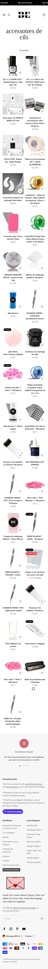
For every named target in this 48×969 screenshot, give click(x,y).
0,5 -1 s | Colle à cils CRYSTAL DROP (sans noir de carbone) (35, 82)
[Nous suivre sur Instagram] (11, 929)
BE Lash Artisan (21, 3)
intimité (6, 837)
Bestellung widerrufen (11, 870)
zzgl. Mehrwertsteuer (33, 784)
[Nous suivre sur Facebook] (4, 929)
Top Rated (43, 3)
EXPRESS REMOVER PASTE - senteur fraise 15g (13, 277)
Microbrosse (13, 313)
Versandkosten (12, 787)
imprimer (6, 856)
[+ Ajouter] (20, 72)
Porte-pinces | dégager (35, 643)
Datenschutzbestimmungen (24, 908)
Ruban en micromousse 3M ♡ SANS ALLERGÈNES (35, 162)
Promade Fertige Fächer (33, 835)
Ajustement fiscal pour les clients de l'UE (12, 826)
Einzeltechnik (32, 825)
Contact (6, 861)
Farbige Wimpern (34, 846)
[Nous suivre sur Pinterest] (17, 929)
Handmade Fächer (34, 830)
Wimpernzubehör (34, 862)
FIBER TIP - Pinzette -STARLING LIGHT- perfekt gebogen (13, 721)
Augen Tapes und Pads (34, 851)
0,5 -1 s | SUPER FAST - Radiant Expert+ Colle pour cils (13, 82)
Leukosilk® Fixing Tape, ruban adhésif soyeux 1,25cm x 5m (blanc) (35, 239)
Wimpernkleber (33, 858)
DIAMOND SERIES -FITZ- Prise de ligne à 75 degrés (13, 500)
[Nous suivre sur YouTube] (24, 929)
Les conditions (8, 833)
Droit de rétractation (11, 865)
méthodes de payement (8, 850)
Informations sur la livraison (10, 843)
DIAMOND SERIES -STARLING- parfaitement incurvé (35, 316)
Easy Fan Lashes (33, 841)
